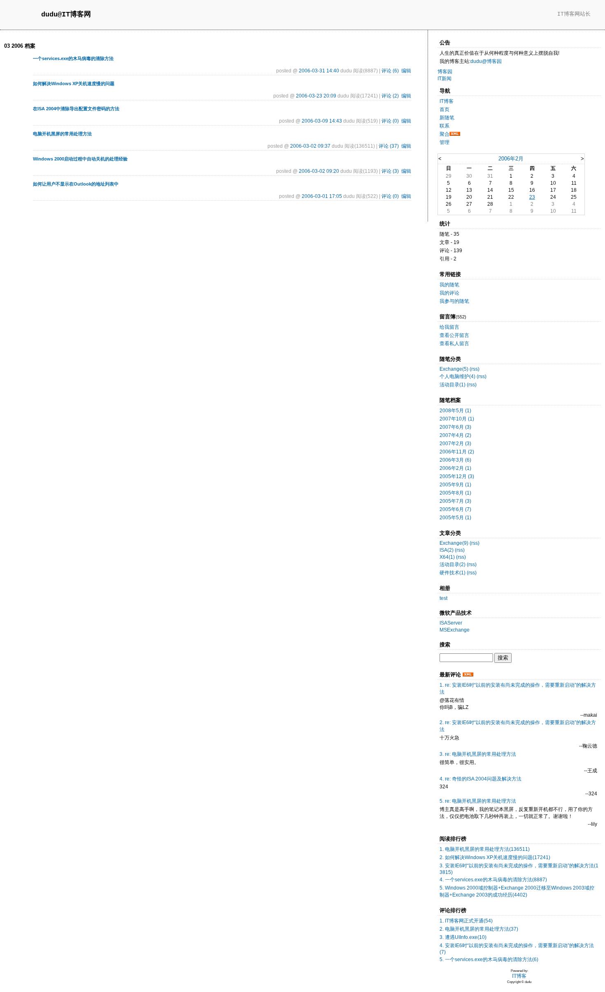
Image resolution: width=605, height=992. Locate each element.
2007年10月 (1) (457, 419)
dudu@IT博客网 (66, 15)
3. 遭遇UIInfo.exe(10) (463, 937)
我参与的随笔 (454, 301)
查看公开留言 (454, 335)
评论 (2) (390, 96)
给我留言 (449, 327)
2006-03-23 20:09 (316, 96)
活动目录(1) (452, 385)
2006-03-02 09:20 (319, 171)
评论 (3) (390, 171)
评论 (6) (390, 71)
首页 (444, 109)
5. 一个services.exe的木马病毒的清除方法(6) (489, 959)
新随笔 (447, 118)
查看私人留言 (454, 343)
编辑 (406, 71)
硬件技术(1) (452, 573)
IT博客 (447, 101)
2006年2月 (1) (455, 468)
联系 (444, 126)
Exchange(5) (454, 369)
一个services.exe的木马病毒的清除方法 (73, 58)
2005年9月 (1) (455, 485)
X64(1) (447, 557)
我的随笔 (449, 285)
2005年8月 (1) (455, 493)
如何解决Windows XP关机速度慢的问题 (73, 83)
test (443, 598)
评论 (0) (390, 121)
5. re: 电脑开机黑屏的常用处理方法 (478, 801)
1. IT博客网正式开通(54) (466, 921)
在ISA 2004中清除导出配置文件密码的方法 (76, 108)
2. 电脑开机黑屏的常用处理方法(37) (479, 929)
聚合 (444, 134)
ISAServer (451, 623)
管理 (444, 142)
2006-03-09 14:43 (322, 121)
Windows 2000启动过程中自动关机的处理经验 (80, 158)
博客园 (444, 71)
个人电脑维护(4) (457, 376)
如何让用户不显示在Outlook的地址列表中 (76, 183)
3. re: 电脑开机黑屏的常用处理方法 (478, 754)
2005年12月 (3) (457, 476)
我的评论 (449, 293)
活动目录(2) (452, 564)
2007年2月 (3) (455, 443)
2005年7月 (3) (455, 501)
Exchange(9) (454, 543)
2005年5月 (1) (455, 517)
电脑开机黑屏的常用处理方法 (62, 133)
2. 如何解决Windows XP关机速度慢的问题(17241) (495, 857)
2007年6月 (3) (455, 427)
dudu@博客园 (486, 61)
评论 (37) (389, 146)
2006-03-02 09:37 (310, 146)
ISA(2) (447, 550)
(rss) (474, 369)
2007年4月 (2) (455, 435)
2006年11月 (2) (457, 452)
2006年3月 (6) (455, 460)
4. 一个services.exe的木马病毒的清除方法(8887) (493, 880)
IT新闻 (444, 78)
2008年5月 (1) (455, 411)
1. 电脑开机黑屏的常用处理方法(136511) (485, 849)
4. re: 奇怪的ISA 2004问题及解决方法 (480, 779)
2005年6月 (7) (455, 509)
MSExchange (455, 630)
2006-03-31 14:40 (319, 71)
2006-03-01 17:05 (322, 196)
